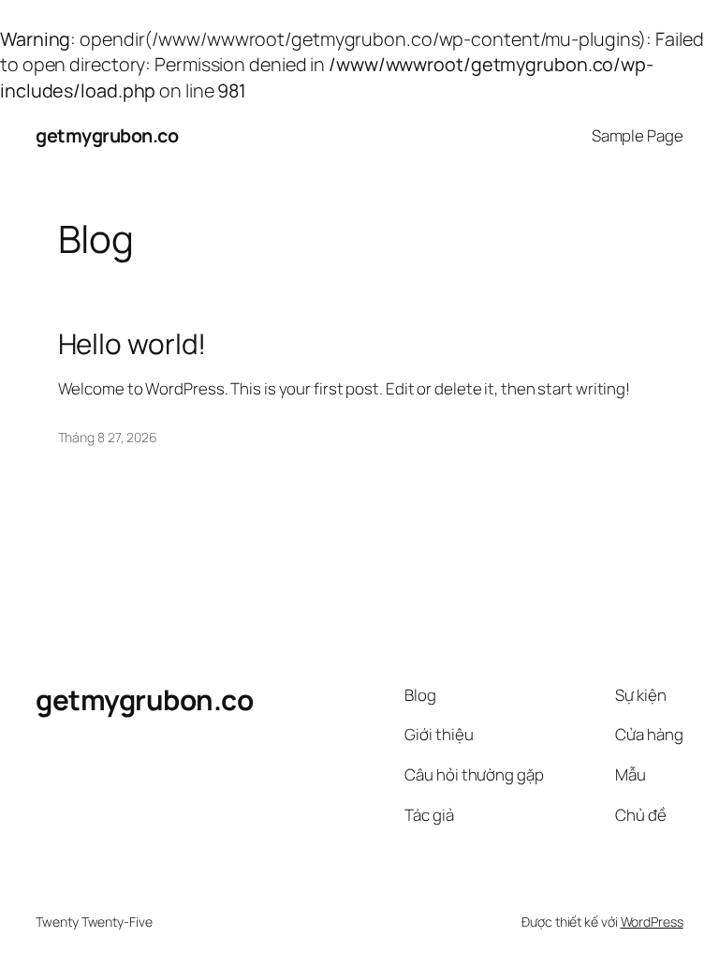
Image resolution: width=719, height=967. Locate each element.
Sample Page (637, 135)
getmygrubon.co (107, 135)
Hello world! (132, 343)
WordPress (652, 921)
